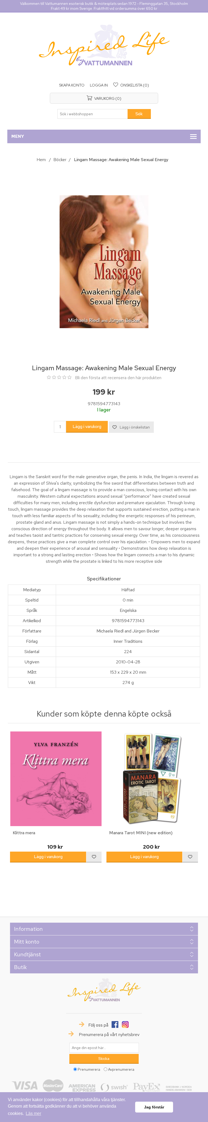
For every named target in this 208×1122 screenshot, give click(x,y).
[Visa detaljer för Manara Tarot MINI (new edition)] (152, 778)
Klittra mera (24, 832)
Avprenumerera (121, 1069)
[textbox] (92, 114)
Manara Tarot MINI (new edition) (141, 832)
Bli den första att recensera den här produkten (118, 378)
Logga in (99, 85)
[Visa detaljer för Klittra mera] (56, 778)
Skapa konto (71, 85)
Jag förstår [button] (154, 1107)
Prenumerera (89, 1069)
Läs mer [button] (33, 1113)
